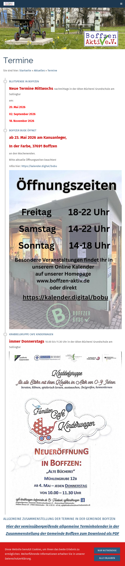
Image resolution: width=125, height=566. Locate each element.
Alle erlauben (107, 558)
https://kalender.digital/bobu (39, 166)
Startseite (25, 70)
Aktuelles (39, 70)
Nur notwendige (107, 550)
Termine (52, 70)
